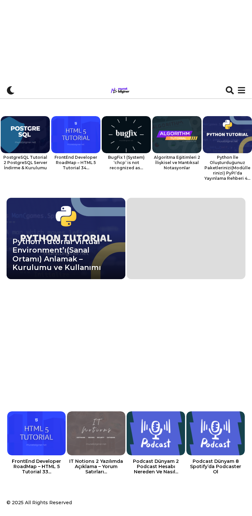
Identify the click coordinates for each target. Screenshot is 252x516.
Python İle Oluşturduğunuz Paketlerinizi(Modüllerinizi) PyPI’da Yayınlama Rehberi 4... (227, 168)
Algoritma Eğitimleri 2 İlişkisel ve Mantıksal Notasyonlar (177, 162)
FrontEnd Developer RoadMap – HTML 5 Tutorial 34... (75, 162)
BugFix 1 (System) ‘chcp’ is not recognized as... (126, 162)
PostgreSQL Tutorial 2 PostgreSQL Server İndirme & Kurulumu (25, 162)
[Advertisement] (126, 49)
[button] (11, 90)
